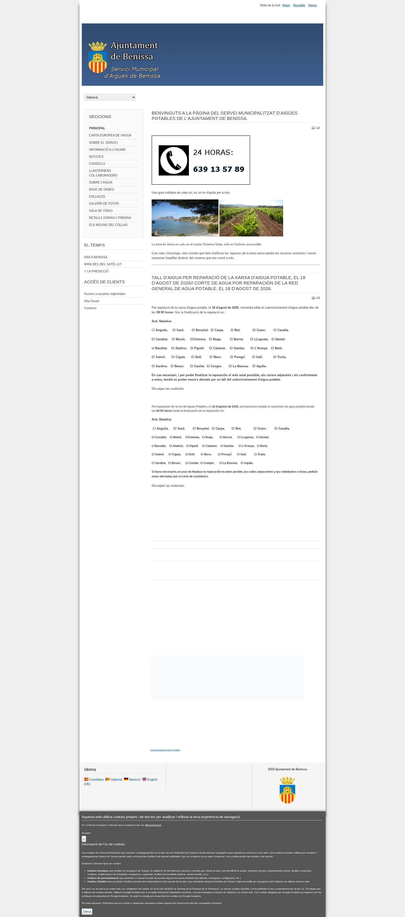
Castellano (96, 779)
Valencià (116, 779)
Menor (312, 5)
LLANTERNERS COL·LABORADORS (103, 173)
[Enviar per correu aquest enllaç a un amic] (318, 129)
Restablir (299, 5)
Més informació (153, 825)
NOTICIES (96, 156)
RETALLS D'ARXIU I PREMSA (110, 218)
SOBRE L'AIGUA (100, 182)
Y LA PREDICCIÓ (96, 271)
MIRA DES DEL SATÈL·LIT (103, 264)
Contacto (90, 308)
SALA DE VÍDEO (100, 211)
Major (286, 5)
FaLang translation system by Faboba (165, 750)
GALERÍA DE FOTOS (104, 203)
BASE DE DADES (101, 189)
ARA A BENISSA (95, 257)
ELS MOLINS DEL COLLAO (108, 225)
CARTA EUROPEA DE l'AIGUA (110, 135)
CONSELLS (97, 163)
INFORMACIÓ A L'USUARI (107, 149)
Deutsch (134, 779)
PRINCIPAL (97, 128)
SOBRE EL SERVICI (103, 142)
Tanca (87, 911)
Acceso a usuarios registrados (104, 294)
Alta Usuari (91, 301)
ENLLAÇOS (97, 196)
